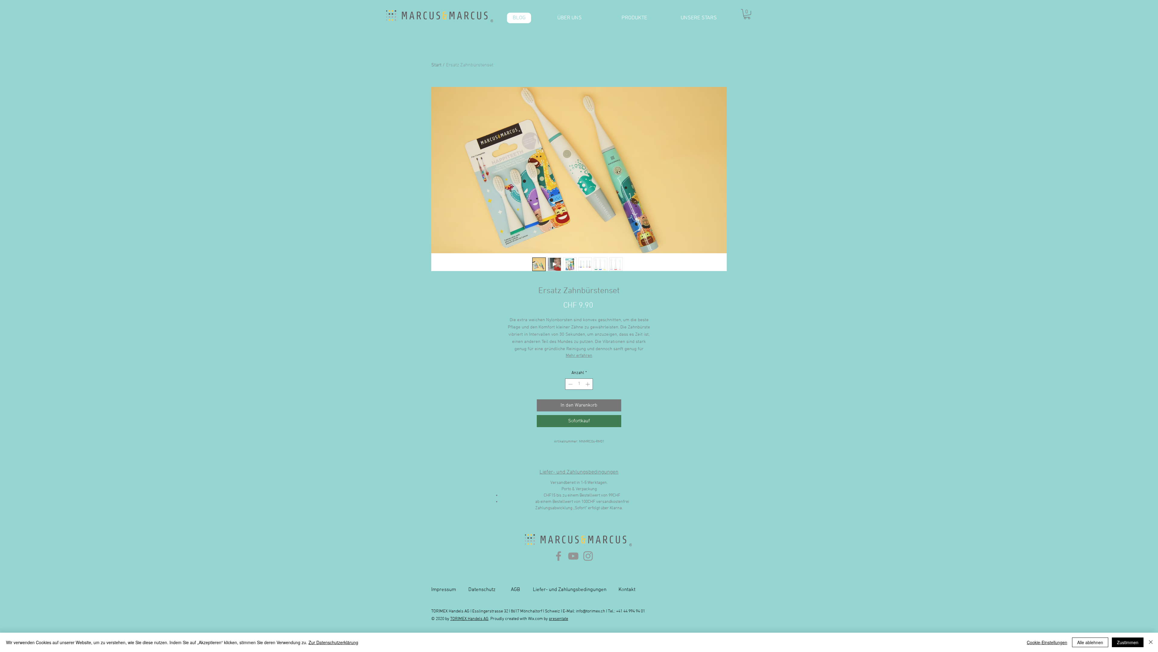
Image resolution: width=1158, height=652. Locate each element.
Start (436, 65)
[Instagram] (588, 556)
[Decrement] (570, 384)
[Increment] (588, 384)
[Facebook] (558, 556)
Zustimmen (1127, 642)
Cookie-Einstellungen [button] (1047, 642)
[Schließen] (1150, 642)
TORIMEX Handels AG (469, 619)
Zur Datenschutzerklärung (333, 642)
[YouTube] (573, 556)
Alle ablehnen (1090, 642)
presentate (558, 619)
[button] (747, 14)
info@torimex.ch (590, 611)
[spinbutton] (579, 384)
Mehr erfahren (579, 355)
